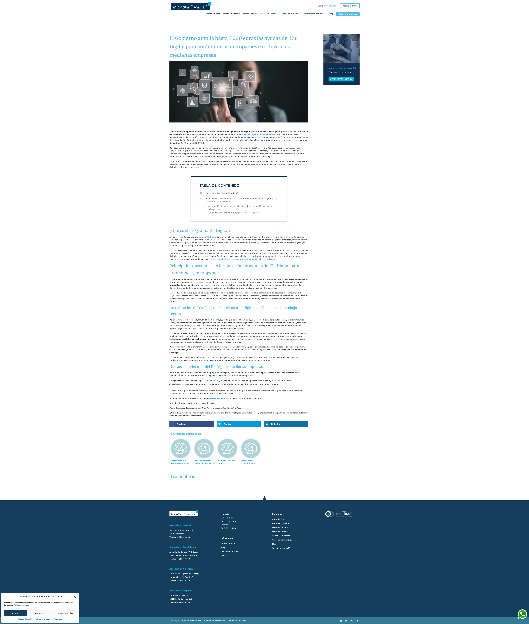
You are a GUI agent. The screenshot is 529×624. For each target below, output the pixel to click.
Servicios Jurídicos (290, 14)
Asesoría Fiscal (213, 14)
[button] (74, 596)
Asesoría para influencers (314, 14)
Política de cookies (21, 605)
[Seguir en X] (352, 620)
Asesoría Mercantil (270, 14)
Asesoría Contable (231, 14)
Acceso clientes (350, 6)
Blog (331, 14)
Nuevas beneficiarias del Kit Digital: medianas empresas (234, 213)
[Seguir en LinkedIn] (346, 620)
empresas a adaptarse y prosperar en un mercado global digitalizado (242, 259)
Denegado (40, 613)
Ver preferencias (64, 613)
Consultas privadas (230, 552)
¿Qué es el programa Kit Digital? (222, 193)
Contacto (225, 556)
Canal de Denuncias (191, 621)
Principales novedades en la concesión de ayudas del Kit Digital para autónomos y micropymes (241, 200)
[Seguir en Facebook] (357, 620)
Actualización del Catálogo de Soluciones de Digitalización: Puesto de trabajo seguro (240, 207)
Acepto (15, 613)
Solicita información (347, 14)
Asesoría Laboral (250, 14)
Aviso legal (58, 619)
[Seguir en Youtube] (341, 620)
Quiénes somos (228, 543)
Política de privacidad (43, 619)
